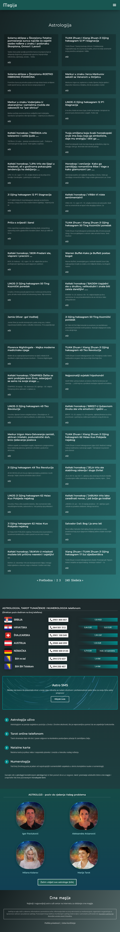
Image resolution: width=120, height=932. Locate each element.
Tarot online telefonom (27, 733)
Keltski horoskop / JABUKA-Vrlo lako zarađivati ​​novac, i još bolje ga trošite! (88, 497)
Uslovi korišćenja (68, 923)
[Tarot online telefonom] (7, 734)
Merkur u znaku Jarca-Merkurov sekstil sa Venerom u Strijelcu (84, 75)
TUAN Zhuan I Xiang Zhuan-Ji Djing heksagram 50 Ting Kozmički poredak (88, 224)
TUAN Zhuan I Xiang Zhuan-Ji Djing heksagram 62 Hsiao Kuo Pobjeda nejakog (87, 437)
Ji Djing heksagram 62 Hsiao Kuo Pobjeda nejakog (28, 525)
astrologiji (20, 775)
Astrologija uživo (23, 719)
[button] (114, 5)
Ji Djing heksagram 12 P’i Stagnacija (29, 194)
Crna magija (60, 897)
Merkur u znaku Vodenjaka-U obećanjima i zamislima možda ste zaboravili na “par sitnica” (29, 105)
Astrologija (60, 25)
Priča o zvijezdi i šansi (21, 222)
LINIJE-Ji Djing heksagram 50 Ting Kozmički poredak (28, 285)
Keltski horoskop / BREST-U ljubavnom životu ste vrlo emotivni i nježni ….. (88, 407)
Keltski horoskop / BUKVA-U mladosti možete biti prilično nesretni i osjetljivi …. (31, 554)
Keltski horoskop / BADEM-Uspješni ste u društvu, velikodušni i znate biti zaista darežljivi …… (87, 286)
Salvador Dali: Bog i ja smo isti (83, 523)
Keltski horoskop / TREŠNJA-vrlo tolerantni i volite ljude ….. (27, 134)
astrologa (40, 775)
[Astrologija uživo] (7, 720)
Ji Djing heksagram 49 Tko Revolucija (31, 467)
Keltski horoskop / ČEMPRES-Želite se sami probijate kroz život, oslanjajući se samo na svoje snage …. (30, 378)
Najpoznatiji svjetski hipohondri (84, 375)
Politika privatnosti (52, 923)
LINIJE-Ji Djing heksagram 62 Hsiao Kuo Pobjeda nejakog (29, 497)
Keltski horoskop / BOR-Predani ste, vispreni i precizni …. (29, 254)
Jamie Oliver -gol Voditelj (23, 317)
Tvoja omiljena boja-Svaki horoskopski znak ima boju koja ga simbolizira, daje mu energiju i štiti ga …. (88, 136)
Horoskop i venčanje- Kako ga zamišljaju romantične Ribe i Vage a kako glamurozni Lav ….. (87, 166)
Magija (10, 5)
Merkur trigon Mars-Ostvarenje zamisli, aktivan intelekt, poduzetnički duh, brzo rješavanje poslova (31, 437)
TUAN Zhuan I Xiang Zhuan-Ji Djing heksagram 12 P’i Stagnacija (87, 39)
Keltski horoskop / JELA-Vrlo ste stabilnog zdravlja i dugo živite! (84, 469)
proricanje (83, 775)
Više (9, 62)
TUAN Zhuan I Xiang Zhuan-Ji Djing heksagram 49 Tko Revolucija (87, 349)
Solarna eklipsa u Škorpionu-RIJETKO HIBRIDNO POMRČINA (30, 75)
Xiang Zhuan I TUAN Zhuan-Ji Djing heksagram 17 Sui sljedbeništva (87, 553)
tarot (76, 775)
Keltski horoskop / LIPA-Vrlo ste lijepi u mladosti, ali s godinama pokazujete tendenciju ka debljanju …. (31, 166)
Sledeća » (77, 580)
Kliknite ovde (60, 699)
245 (67, 580)
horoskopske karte (39, 777)
